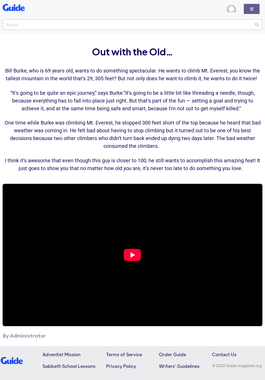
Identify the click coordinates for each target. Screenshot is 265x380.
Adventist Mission (61, 354)
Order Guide (172, 354)
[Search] (257, 25)
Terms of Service (124, 354)
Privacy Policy (121, 366)
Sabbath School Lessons (68, 366)
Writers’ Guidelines (179, 366)
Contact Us (224, 354)
